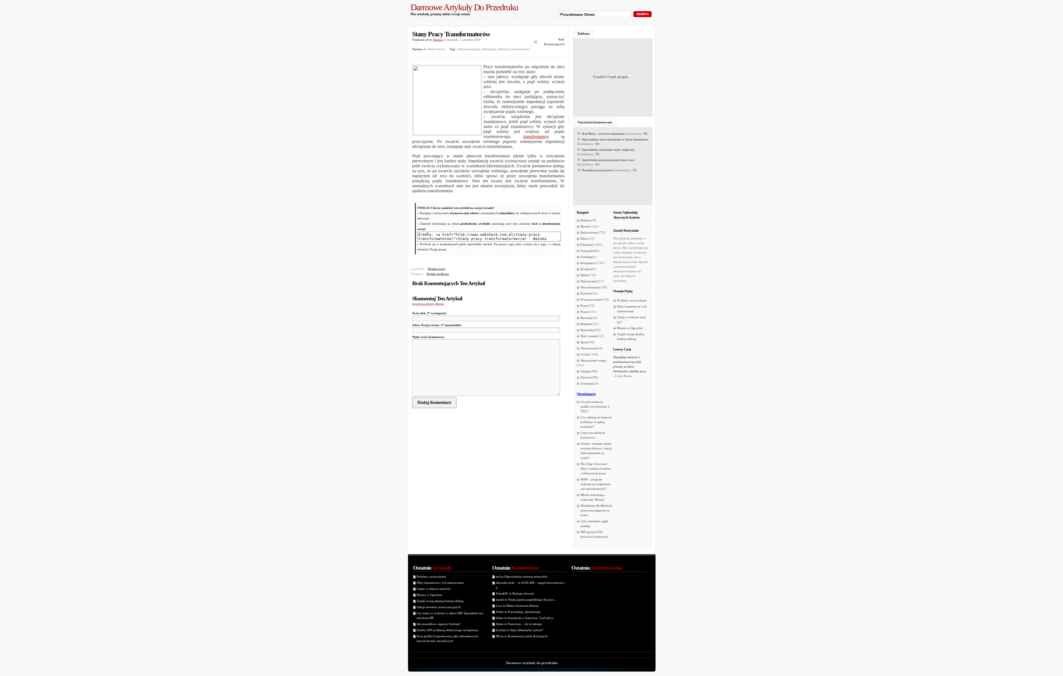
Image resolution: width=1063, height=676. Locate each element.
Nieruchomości (590, 287)
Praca (583, 305)
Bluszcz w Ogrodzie (630, 328)
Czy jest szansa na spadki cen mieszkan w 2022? (595, 406)
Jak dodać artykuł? (491, 22)
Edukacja (586, 244)
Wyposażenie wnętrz (593, 360)
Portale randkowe (438, 273)
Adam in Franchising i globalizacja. (518, 611)
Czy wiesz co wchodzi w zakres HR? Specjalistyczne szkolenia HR (450, 615)
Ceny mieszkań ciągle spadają (594, 523)
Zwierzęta (586, 383)
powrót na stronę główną (428, 303)
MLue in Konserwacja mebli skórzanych (522, 636)
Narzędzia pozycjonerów (598, 170)
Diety (583, 238)
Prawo (584, 311)
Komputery (587, 263)
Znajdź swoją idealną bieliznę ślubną (630, 336)
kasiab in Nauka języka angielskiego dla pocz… (526, 599)
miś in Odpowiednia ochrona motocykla (521, 576)
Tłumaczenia (588, 348)
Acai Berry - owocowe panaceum (603, 133)
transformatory (520, 49)
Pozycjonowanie (591, 299)
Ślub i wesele (588, 336)
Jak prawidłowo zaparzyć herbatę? (439, 624)
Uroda (584, 354)
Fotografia (587, 250)
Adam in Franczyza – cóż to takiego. (519, 624)
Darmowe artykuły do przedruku (464, 7)
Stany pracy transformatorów (451, 34)
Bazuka (438, 39)
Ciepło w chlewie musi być (631, 320)
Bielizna (585, 220)
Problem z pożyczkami (631, 300)
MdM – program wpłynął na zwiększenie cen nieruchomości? (595, 484)
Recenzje (586, 317)
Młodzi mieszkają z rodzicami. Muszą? (592, 497)
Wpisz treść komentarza (428, 337)
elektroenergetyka (468, 49)
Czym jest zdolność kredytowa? (592, 435)
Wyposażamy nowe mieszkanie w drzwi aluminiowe (615, 139)
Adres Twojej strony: (436, 325)
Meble (584, 275)
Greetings (586, 256)
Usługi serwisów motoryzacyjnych (439, 607)
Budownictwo (436, 49)
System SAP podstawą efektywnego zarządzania (447, 630)
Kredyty (585, 269)
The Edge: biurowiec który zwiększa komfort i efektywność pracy (595, 468)
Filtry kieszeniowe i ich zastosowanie (632, 309)
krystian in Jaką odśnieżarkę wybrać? (519, 630)
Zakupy (585, 371)
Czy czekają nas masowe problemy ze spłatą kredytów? (596, 422)
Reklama (584, 33)
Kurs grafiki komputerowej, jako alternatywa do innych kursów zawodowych (447, 638)
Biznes (584, 226)
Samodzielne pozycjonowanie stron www (608, 160)
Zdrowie (585, 377)
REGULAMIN (557, 22)
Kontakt (579, 22)
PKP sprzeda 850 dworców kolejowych (594, 534)
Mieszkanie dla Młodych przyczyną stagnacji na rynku (596, 510)
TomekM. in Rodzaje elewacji (515, 593)
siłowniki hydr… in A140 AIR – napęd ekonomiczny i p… (530, 585)
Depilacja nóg (436, 268)
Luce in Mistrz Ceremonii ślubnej (517, 605)
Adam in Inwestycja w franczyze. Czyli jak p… (526, 617)
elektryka (503, 49)
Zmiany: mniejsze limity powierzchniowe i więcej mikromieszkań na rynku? (596, 450)
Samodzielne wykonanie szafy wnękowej (608, 149)
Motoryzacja (588, 281)
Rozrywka (587, 330)
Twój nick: (429, 313)
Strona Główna (421, 22)
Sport (583, 342)
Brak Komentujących (554, 42)
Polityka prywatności (526, 22)
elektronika (488, 49)
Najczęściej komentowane (595, 122)
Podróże (585, 293)
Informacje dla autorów (454, 22)
